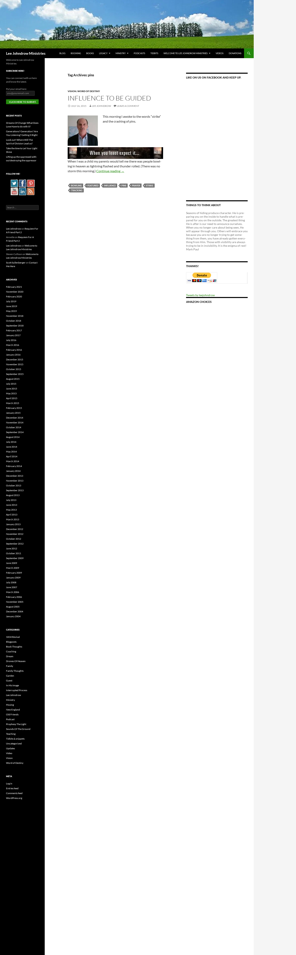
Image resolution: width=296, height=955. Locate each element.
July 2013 (11, 500)
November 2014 (14, 422)
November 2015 (14, 364)
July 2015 (11, 383)
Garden (10, 675)
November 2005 (14, 601)
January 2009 (13, 577)
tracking (76, 190)
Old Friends (12, 714)
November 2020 (14, 291)
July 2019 (11, 301)
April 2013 (11, 514)
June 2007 (11, 587)
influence (110, 185)
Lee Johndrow (101, 105)
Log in (9, 783)
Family (9, 665)
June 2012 (11, 548)
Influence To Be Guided (109, 98)
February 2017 (14, 330)
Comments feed (14, 793)
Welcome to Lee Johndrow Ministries (186, 53)
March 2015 (12, 403)
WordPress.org (14, 798)
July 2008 (11, 582)
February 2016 (14, 349)
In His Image (12, 685)
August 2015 (13, 378)
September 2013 (15, 490)
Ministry (121, 53)
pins (123, 185)
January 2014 (13, 470)
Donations (235, 53)
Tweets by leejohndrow (200, 295)
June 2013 (11, 504)
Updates (10, 748)
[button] (83, 130)
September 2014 (15, 432)
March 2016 (12, 344)
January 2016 (13, 354)
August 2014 (13, 437)
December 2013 (14, 475)
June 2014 (11, 446)
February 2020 (14, 296)
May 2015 (11, 393)
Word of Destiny (88, 91)
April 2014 (11, 456)
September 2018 (15, 325)
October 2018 (13, 320)
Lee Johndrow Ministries (26, 53)
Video (9, 753)
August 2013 (13, 495)
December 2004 (14, 611)
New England (13, 709)
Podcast (10, 719)
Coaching (11, 651)
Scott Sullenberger (15, 262)
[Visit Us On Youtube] (14, 191)
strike (149, 185)
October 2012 (13, 538)
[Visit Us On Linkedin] (22, 191)
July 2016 (11, 340)
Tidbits (154, 53)
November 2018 (14, 315)
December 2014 (14, 417)
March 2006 (12, 592)
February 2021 (14, 286)
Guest (9, 680)
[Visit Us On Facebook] (22, 183)
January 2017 (13, 335)
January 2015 (13, 412)
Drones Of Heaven (16, 661)
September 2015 (15, 374)
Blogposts (11, 641)
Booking (76, 53)
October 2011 (13, 553)
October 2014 (13, 427)
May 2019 (11, 311)
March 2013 (12, 519)
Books (90, 53)
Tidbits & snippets (15, 738)
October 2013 (13, 485)
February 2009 (14, 572)
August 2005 (13, 606)
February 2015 (14, 407)
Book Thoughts (14, 646)
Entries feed (12, 788)
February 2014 (14, 466)
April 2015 (11, 398)
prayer (136, 185)
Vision (72, 91)
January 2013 (13, 524)
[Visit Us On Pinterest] (31, 183)
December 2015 (14, 359)
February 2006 (14, 596)
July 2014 (11, 441)
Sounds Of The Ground (18, 728)
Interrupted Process (16, 690)
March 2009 (12, 567)
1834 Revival (13, 636)
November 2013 (14, 480)
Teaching (11, 733)
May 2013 (11, 509)
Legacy (103, 53)
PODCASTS (139, 53)
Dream (9, 656)
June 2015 (11, 388)
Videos (220, 53)
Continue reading (110, 171)
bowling (76, 185)
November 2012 (14, 533)
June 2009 (11, 563)
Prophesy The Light (16, 724)
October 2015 (13, 369)
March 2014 (12, 461)
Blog (62, 53)
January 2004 (13, 616)
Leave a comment (128, 105)
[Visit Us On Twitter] (14, 183)
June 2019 (11, 306)
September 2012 (15, 543)
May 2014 (11, 451)
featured (92, 185)
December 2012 (14, 529)
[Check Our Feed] (31, 191)
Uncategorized (14, 743)
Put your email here (16, 88)
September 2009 (15, 558)
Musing (10, 704)
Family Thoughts (15, 670)
